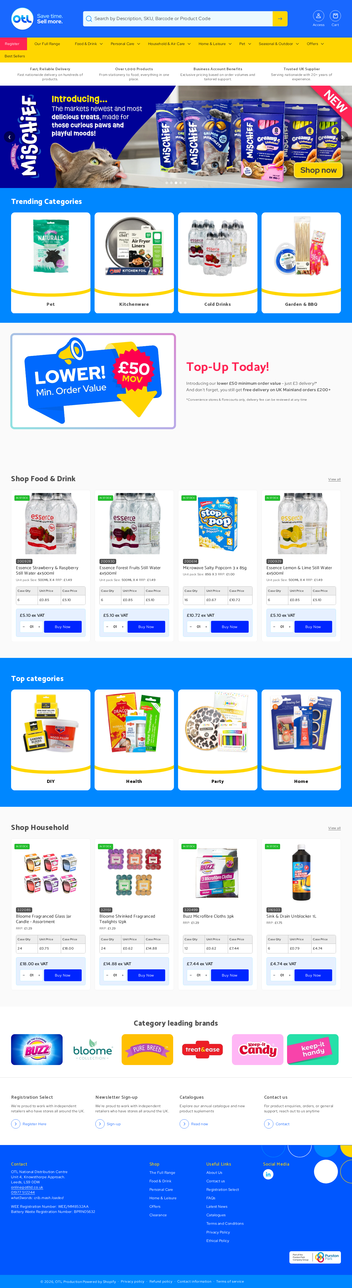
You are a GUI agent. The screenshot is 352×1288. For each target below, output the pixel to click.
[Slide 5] (185, 183)
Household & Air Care (166, 43)
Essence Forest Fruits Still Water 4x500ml (130, 570)
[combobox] (185, 18)
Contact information (194, 1281)
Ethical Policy (217, 1240)
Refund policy (160, 1281)
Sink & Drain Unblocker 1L (291, 916)
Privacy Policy (218, 1232)
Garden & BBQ (301, 305)
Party (218, 782)
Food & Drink (86, 43)
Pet (242, 43)
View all (334, 479)
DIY (51, 782)
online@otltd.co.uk (27, 1187)
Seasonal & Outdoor (276, 43)
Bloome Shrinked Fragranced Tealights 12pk (127, 919)
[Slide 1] (166, 183)
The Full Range (162, 1172)
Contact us (215, 1180)
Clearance (158, 1214)
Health (134, 782)
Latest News (217, 1206)
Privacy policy (133, 1281)
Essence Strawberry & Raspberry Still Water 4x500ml (47, 570)
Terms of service (230, 1281)
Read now (199, 1123)
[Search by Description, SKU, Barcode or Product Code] (280, 18)
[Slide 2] (171, 183)
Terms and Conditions (225, 1223)
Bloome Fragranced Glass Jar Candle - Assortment (43, 919)
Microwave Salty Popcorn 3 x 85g (215, 568)
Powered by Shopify (99, 1281)
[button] (85, 44)
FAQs (210, 1197)
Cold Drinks (217, 305)
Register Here (34, 1123)
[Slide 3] (176, 183)
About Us (214, 1172)
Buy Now (63, 626)
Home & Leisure (212, 43)
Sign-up (114, 1123)
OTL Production (68, 1281)
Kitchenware (134, 305)
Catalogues (216, 1214)
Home (301, 782)
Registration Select (222, 1189)
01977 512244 (23, 1192)
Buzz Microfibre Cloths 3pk (208, 916)
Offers (312, 43)
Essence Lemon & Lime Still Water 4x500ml (299, 570)
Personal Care (123, 43)
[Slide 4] (180, 183)
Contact (283, 1123)
